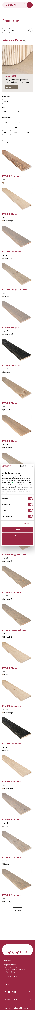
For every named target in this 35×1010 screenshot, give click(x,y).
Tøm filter (7, 143)
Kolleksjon (6, 97)
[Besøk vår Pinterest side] (17, 952)
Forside (4, 11)
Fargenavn (6, 117)
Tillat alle (17, 529)
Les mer (9, 87)
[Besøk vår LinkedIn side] (21, 952)
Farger (5, 107)
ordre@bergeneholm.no (16, 969)
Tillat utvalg (17, 536)
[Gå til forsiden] (10, 5)
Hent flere (17, 910)
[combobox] (13, 122)
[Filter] (4, 30)
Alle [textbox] (6, 122)
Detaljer (26, 523)
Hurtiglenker (10, 992)
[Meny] (30, 5)
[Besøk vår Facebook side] (9, 952)
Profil (15, 128)
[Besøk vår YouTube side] (25, 952)
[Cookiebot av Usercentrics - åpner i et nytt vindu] (21, 466)
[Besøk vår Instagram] (13, 952)
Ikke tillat (17, 542)
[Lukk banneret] (32, 466)
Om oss (8, 984)
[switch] (30, 504)
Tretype (5, 128)
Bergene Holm (11, 999)
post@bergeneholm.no (15, 972)
